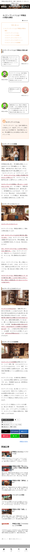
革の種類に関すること (8, 419)
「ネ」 (17, 419)
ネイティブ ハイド (7, 422)
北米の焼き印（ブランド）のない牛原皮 (12, 424)
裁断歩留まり (6, 426)
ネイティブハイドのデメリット (14, 40)
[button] (24, 436)
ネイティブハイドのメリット (14, 37)
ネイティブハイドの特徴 (12, 35)
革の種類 (14, 426)
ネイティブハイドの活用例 (13, 42)
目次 (12, 25)
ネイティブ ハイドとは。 (13, 33)
